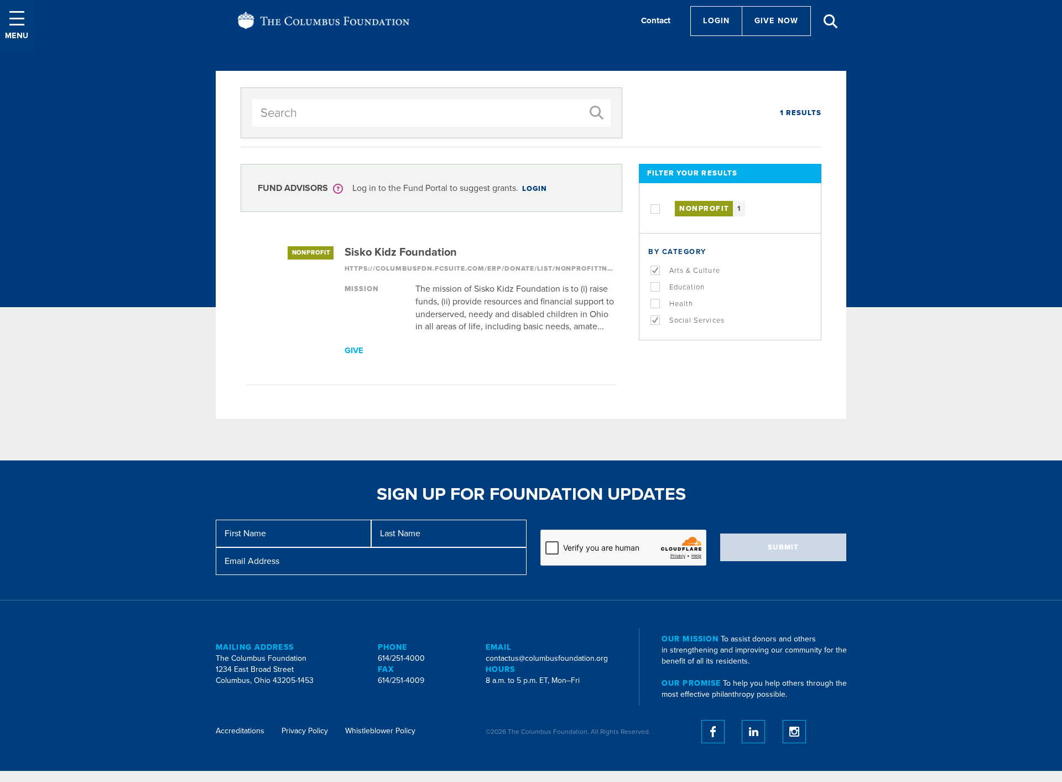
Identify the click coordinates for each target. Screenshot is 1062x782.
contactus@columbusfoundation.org (547, 658)
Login (716, 20)
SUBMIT (783, 547)
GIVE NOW (776, 20)
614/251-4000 (401, 658)
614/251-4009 (401, 680)
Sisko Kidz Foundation (401, 252)
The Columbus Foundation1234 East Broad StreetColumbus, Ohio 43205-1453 (265, 669)
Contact (655, 20)
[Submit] (597, 113)
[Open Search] (830, 21)
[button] (16, 24)
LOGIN (534, 188)
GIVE (354, 350)
